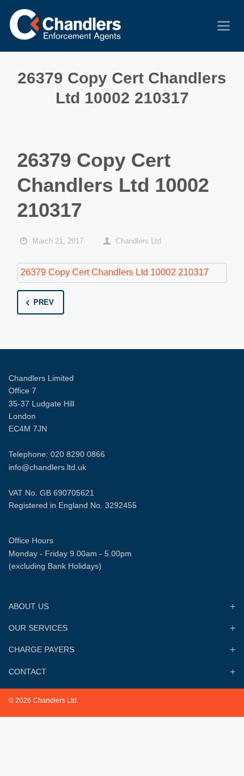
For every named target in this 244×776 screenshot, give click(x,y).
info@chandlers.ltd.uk (47, 467)
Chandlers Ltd (138, 241)
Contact (28, 671)
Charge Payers (41, 649)
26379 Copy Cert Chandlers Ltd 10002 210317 (114, 272)
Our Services (38, 627)
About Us (29, 606)
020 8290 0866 (78, 454)
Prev (43, 302)
